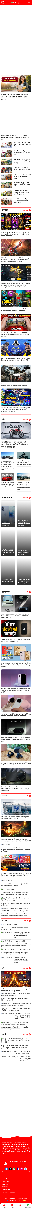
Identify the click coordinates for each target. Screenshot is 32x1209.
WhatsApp (28, 1207)
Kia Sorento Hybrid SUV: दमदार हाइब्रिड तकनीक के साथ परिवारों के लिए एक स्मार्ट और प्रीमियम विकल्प (23, 486)
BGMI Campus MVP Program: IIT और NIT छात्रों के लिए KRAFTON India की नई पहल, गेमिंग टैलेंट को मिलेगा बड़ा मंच (15, 360)
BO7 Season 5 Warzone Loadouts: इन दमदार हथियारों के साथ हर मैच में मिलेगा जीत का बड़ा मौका (14, 385)
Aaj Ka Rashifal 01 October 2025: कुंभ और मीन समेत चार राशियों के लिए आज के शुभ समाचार (22, 935)
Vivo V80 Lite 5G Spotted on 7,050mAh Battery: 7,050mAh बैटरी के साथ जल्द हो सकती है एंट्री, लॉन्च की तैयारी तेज (15, 690)
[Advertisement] (16, 23)
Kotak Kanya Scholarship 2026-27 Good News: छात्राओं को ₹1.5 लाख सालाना (15, 97)
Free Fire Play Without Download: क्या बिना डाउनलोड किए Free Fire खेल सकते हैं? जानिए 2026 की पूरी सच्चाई (15, 334)
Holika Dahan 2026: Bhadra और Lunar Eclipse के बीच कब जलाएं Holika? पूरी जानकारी (15, 990)
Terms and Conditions (8, 1192)
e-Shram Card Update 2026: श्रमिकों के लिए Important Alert (22, 176)
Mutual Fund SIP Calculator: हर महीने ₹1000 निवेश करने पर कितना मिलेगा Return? (15, 885)
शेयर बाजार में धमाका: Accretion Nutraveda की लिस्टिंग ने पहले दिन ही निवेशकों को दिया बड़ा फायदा (14, 915)
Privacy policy (6, 1189)
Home (4, 1207)
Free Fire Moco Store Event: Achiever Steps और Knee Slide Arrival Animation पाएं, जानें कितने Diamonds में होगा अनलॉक (15, 409)
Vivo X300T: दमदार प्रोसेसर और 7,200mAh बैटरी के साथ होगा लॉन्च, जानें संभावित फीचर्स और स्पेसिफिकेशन (16, 715)
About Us (4, 1179)
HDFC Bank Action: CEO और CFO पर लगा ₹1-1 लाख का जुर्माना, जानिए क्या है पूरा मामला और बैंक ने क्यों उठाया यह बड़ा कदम (15, 849)
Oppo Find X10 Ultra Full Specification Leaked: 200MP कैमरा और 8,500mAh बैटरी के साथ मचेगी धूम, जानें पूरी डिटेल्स (15, 788)
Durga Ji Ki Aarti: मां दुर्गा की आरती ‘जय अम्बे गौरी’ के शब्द (22, 1052)
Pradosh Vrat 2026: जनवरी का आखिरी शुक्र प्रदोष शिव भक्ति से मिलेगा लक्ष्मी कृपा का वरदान (15, 1009)
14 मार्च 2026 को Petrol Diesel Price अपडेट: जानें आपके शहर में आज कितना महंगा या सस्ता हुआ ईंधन (14, 893)
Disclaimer (5, 1187)
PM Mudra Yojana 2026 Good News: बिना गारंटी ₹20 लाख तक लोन (22, 169)
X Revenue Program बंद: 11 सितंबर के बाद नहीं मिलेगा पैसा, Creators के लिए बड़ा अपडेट (15, 640)
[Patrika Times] (5, 2)
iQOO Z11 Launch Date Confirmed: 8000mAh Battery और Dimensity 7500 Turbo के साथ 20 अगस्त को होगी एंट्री (15, 616)
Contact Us (5, 1184)
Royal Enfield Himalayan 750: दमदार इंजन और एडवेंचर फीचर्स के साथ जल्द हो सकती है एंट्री (14, 444)
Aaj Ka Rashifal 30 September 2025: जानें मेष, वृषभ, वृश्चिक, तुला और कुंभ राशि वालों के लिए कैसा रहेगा (16, 945)
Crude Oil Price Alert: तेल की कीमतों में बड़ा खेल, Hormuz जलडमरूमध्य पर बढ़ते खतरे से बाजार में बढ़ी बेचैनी (16, 840)
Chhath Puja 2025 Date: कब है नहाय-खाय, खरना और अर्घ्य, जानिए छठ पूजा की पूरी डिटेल (22, 1016)
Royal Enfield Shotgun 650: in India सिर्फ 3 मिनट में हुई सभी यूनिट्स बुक (24, 462)
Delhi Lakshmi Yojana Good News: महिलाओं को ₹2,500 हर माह (22, 152)
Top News (12, 1207)
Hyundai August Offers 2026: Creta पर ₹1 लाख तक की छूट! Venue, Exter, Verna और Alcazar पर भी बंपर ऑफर (7, 465)
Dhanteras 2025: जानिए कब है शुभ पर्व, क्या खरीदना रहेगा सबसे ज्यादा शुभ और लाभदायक (15, 1028)
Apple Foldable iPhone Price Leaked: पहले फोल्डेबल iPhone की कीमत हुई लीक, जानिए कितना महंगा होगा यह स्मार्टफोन (16, 665)
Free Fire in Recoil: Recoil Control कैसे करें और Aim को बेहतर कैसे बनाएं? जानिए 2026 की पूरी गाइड (16, 310)
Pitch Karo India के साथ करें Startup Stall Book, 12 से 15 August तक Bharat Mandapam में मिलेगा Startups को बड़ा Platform (16, 875)
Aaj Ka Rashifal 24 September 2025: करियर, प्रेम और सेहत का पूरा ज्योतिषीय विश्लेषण (22, 960)
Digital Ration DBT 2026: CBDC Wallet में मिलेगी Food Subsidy (22, 184)
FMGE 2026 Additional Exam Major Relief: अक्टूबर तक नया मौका (22, 144)
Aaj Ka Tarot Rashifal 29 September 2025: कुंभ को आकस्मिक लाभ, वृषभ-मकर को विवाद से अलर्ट (15, 953)
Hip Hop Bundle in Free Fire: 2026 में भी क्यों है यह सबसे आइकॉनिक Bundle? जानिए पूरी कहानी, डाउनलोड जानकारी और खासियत (15, 234)
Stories (20, 1207)
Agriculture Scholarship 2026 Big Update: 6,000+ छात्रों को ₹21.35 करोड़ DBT (21, 192)
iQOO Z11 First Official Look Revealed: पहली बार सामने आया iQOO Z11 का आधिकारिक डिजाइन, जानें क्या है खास (15, 739)
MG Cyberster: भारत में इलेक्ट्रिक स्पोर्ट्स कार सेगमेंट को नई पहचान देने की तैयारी (8, 484)
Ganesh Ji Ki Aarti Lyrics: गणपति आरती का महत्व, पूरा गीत (25, 1058)
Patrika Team (6, 1181)
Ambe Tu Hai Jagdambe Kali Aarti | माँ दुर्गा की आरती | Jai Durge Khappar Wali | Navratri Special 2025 (14, 1047)
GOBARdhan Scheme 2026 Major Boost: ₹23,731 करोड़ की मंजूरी (22, 161)
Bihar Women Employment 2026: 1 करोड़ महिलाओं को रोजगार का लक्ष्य (22, 200)
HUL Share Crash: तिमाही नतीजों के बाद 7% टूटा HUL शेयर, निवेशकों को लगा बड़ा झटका (15, 818)
